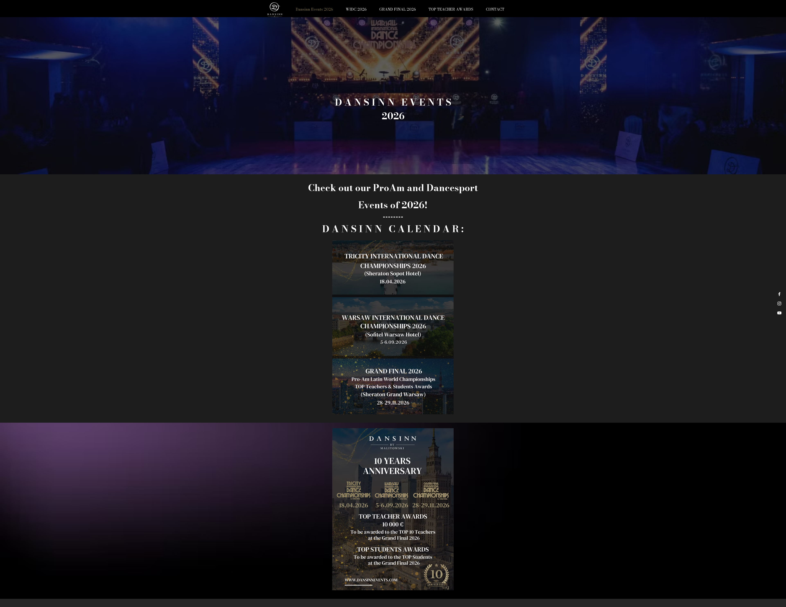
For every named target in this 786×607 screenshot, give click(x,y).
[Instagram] (779, 303)
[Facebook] (779, 294)
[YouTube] (779, 312)
